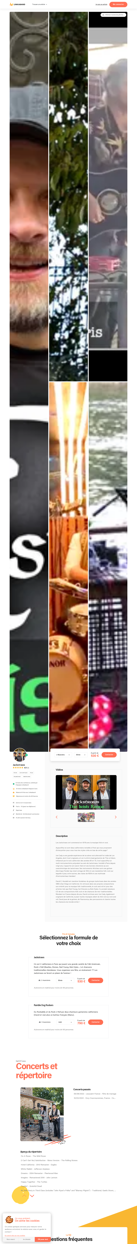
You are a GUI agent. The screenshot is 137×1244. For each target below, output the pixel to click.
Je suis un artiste (101, 4)
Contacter (109, 755)
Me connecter (118, 4)
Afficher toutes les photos (114, 15)
